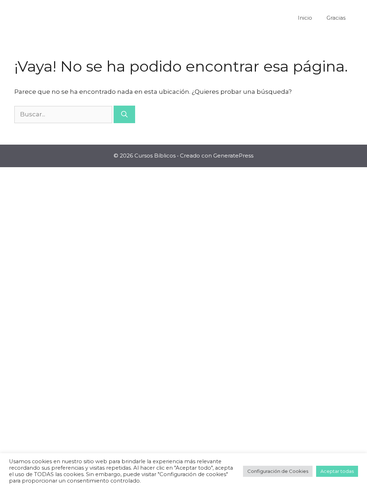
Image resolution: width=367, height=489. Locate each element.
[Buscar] (124, 114)
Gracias (336, 17)
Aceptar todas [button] (337, 471)
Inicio (305, 17)
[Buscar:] (64, 114)
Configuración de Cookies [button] (277, 471)
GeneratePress (233, 155)
